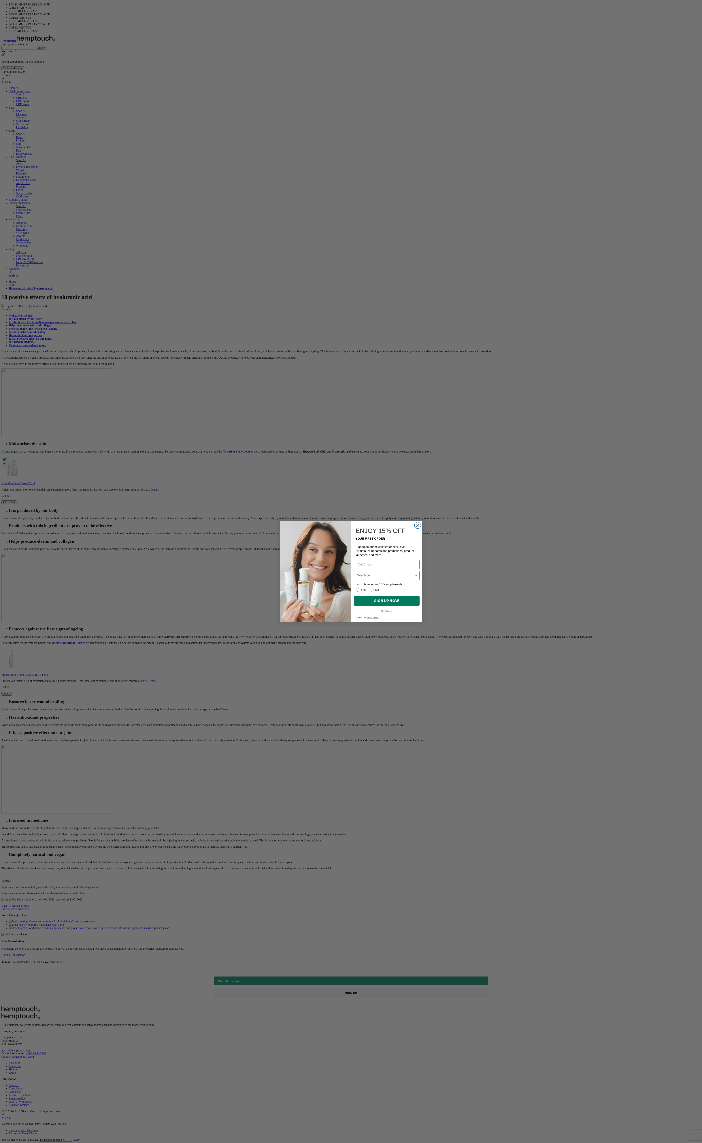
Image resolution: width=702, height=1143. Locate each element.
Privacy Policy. (373, 617)
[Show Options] (416, 575)
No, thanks (386, 611)
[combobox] (385, 575)
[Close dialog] (417, 525)
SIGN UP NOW (386, 600)
